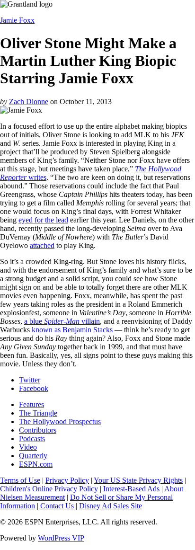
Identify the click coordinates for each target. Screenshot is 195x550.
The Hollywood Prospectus (60, 421)
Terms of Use (20, 480)
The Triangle (38, 413)
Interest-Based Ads (131, 489)
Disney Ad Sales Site (110, 506)
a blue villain (62, 321)
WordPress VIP (61, 538)
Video (28, 447)
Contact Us (57, 506)
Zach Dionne (28, 102)
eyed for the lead (43, 220)
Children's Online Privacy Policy (49, 489)
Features (31, 404)
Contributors (37, 430)
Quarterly (33, 456)
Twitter (29, 380)
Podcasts (32, 439)
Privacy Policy (67, 480)
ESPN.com (36, 464)
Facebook (33, 388)
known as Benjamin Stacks (72, 330)
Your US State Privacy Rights (138, 480)
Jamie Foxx (17, 20)
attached (42, 245)
